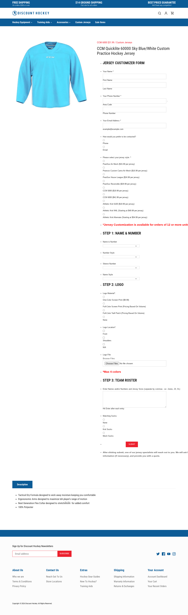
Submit (132, 444)
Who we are (18, 576)
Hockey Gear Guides (90, 576)
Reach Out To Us (54, 576)
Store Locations (54, 581)
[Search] (159, 13)
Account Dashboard (157, 576)
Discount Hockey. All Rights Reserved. (38, 603)
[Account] (166, 13)
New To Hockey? (88, 581)
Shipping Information (124, 576)
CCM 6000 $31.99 (105, 42)
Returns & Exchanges (124, 586)
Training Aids (86, 586)
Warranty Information (124, 581)
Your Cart (152, 581)
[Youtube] (168, 554)
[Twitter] (158, 554)
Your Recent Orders (157, 586)
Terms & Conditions (22, 581)
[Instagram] (174, 554)
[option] (51, 76)
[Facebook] (163, 554)
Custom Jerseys (124, 42)
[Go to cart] (172, 13)
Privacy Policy (19, 586)
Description (22, 484)
